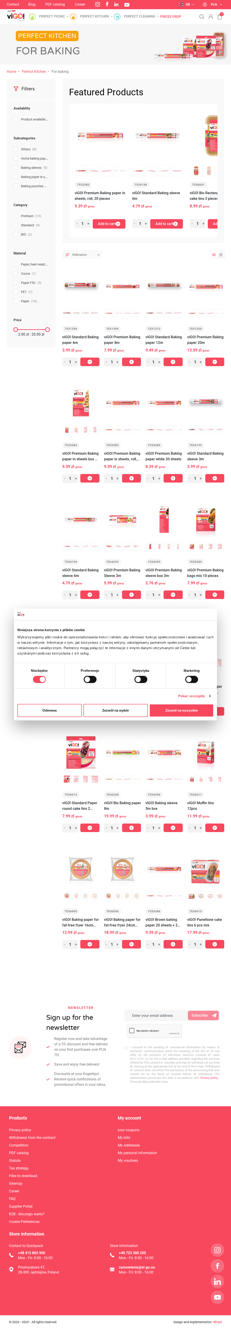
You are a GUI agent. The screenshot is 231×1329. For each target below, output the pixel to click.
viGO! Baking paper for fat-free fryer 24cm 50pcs (122, 922)
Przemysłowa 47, (31, 1267)
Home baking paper (37, 158)
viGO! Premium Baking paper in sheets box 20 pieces (80, 456)
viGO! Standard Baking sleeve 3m (205, 456)
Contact (13, 4)
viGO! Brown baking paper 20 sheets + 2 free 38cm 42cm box (162, 922)
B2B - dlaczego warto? (26, 1214)
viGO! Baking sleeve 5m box (162, 806)
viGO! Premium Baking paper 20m (205, 340)
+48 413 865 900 (31, 1253)
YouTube (126, 4)
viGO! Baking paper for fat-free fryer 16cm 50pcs (80, 922)
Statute (15, 1160)
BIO (26, 234)
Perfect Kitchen (34, 71)
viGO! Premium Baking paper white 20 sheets (164, 456)
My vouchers (128, 1160)
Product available (37, 119)
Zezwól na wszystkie (181, 710)
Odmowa (49, 710)
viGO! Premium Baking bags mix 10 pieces (205, 573)
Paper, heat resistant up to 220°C (47, 264)
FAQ (12, 1199)
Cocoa (28, 273)
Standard (30, 225)
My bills (124, 1137)
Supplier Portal (20, 1206)
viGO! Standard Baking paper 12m (164, 340)
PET (26, 292)
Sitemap (15, 1183)
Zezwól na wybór (115, 710)
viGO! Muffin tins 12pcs (200, 806)
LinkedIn (116, 4)
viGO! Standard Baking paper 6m (80, 340)
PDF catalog (55, 4)
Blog (31, 4)
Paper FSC (31, 283)
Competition (18, 1145)
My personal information (137, 1153)
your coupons (128, 1130)
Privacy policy (208, 1078)
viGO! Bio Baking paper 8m (122, 806)
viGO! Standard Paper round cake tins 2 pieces (79, 806)
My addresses (129, 1145)
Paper (29, 301)
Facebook (107, 4)
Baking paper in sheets (39, 177)
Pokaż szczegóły (191, 696)
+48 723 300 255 (132, 1253)
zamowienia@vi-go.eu (137, 1267)
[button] (217, 14)
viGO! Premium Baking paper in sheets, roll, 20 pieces (100, 196)
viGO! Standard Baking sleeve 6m (156, 196)
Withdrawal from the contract (32, 1137)
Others (28, 149)
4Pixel (217, 1322)
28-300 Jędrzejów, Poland (38, 1272)
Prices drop (170, 16)
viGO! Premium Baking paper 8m (122, 340)
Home (11, 71)
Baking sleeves (34, 167)
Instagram (97, 4)
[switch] (90, 679)
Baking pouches (35, 186)
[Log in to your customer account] (210, 16)
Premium (31, 216)
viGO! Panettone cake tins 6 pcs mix (204, 922)
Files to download (23, 1176)
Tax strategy (19, 1168)
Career (80, 4)
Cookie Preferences (24, 1222)
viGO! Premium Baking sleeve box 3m (164, 573)
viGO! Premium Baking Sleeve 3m (122, 573)
